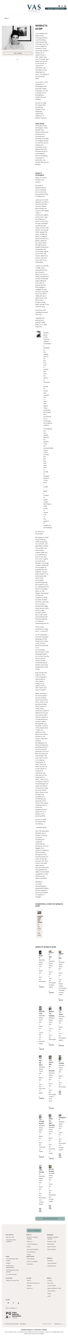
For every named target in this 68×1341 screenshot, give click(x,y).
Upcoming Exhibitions (33, 1249)
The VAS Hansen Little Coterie (12, 1259)
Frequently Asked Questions (11, 1240)
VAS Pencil (29, 1288)
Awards (29, 1254)
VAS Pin (29, 1280)
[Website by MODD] (62, 1324)
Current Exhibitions (32, 1244)
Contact (49, 1280)
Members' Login (51, 1241)
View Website (18, 53)
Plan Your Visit (10, 1237)
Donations (50, 1260)
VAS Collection (51, 1291)
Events (29, 1246)
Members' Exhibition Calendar (32, 1238)
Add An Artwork (51, 1246)
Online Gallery (31, 1258)
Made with (47, 1324)
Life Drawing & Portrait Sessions (12, 1270)
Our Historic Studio (11, 1274)
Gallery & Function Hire (12, 1280)
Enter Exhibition (51, 1249)
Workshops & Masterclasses (10, 1266)
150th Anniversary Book (33, 1283)
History (49, 1293)
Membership (50, 1244)
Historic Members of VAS (54, 1288)
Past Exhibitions (31, 1252)
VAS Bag (29, 1285)
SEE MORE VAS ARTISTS (50, 1218)
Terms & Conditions (32, 1261)
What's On (29, 1241)
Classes (8, 1263)
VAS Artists (30, 1264)
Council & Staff (51, 1285)
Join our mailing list (34, 1230)
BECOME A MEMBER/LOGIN (56, 8)
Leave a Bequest (51, 1263)
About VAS (50, 1283)
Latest (49, 1296)
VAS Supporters (51, 1266)
